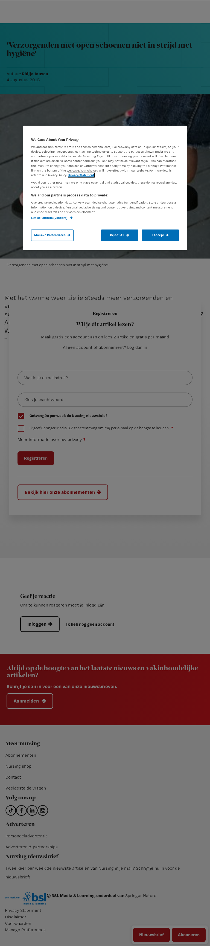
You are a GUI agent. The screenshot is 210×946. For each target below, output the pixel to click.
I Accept (158, 235)
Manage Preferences (50, 235)
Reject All (117, 235)
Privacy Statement (81, 175)
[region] (105, 188)
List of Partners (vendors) (49, 217)
